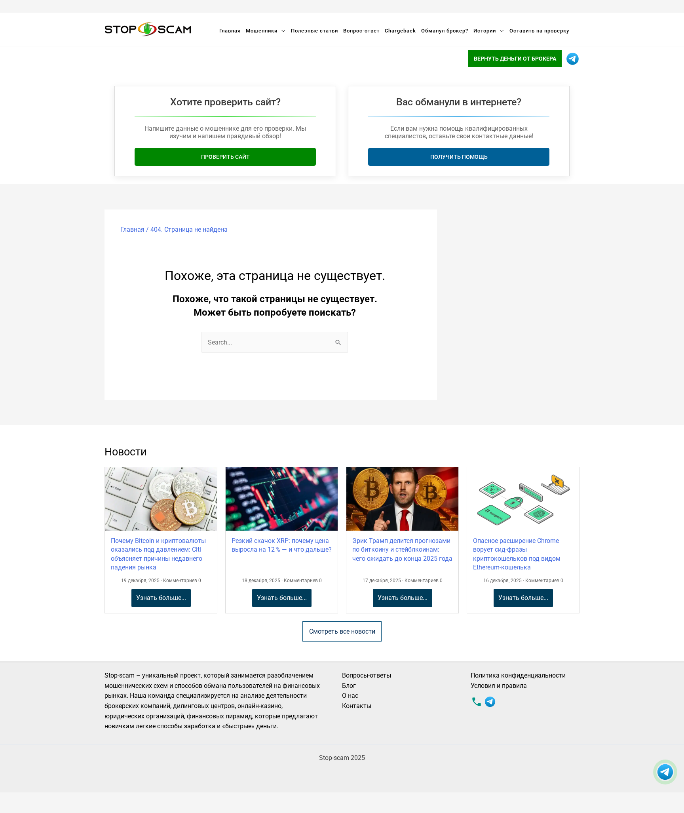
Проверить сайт (225, 157)
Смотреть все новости (342, 631)
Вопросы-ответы (366, 675)
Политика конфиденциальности (518, 675)
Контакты (356, 706)
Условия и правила (499, 685)
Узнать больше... (161, 598)
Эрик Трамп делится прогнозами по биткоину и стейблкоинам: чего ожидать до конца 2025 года (402, 549)
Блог (349, 685)
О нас (350, 695)
